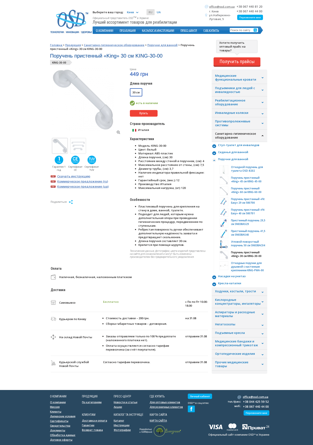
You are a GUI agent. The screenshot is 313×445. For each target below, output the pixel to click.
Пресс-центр (189, 30)
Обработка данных (62, 435)
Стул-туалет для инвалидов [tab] (238, 145)
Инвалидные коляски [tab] (231, 113)
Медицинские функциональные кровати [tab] (235, 77)
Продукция (128, 30)
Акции (118, 407)
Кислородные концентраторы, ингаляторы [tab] (238, 302)
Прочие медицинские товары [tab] (231, 364)
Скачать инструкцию (73, 176)
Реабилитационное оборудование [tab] (230, 102)
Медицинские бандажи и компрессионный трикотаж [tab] (236, 343)
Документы (57, 430)
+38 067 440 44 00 (249, 11)
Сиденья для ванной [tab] (233, 152)
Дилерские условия (62, 416)
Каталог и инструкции (158, 30)
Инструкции (121, 425)
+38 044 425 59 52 (256, 402)
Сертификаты (59, 421)
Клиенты (55, 411)
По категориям (92, 402)
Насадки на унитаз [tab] (232, 276)
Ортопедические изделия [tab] (235, 354)
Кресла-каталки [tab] (229, 283)
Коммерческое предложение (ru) (82, 181)
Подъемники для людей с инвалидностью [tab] (235, 90)
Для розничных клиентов (166, 407)
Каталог (119, 420)
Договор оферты (61, 440)
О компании (104, 30)
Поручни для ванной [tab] (233, 159)
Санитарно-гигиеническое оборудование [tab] (235, 135)
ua (159, 12)
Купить (143, 113)
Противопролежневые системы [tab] (232, 123)
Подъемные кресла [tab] (230, 333)
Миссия (55, 407)
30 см (136, 92)
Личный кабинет (200, 396)
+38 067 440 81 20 (249, 6)
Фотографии (122, 430)
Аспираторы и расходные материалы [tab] (235, 314)
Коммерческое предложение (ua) (83, 186)
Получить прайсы (237, 61)
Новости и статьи (125, 402)
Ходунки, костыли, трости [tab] (235, 291)
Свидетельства (60, 426)
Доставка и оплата (94, 420)
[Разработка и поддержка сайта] (160, 436)
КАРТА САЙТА (158, 420)
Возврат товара (92, 430)
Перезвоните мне (250, 17)
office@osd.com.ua (222, 7)
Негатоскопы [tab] (225, 324)
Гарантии (88, 425)
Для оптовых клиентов (165, 402)
